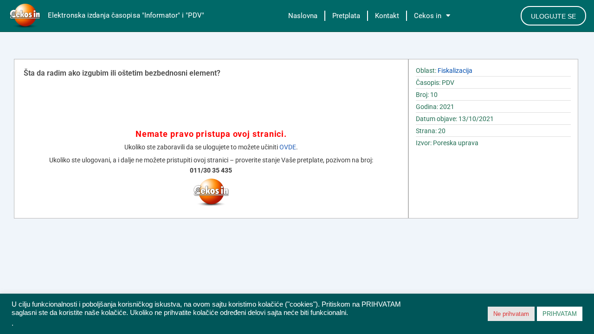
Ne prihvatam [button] (511, 313)
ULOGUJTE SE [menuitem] (553, 16)
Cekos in (427, 16)
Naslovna (302, 16)
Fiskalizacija (455, 70)
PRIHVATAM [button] (559, 313)
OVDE (287, 147)
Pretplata (346, 16)
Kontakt (387, 16)
